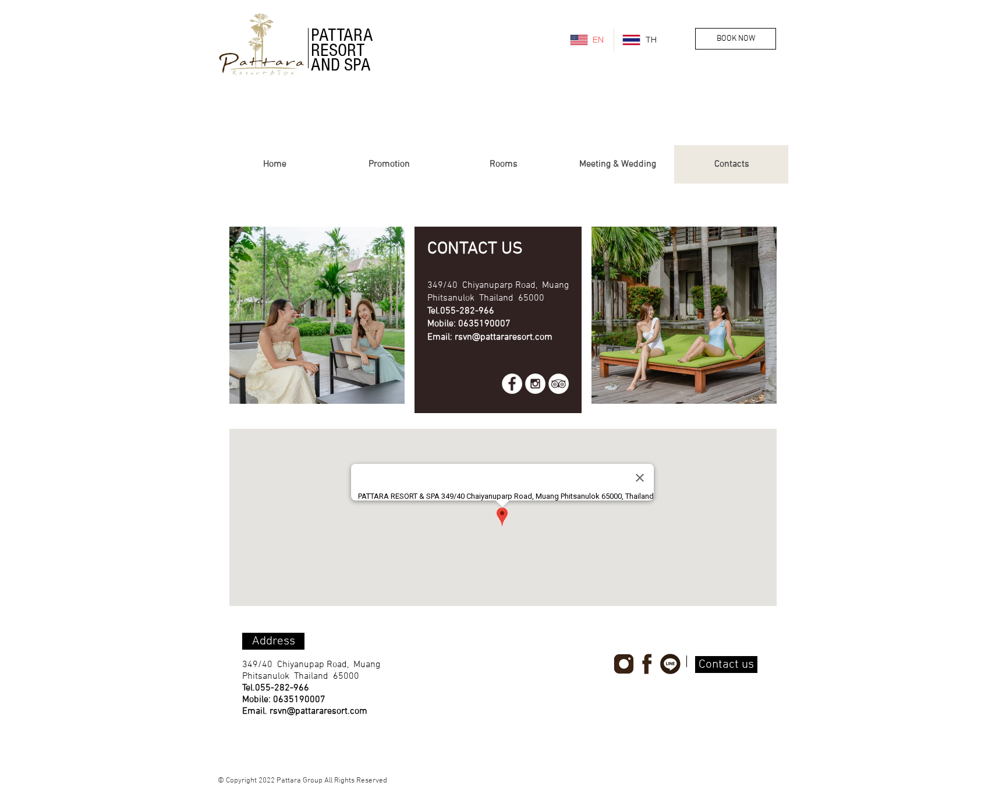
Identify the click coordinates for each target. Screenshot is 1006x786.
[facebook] (647, 664)
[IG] (624, 664)
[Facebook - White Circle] (512, 383)
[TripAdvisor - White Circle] (558, 383)
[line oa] (670, 664)
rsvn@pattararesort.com (503, 337)
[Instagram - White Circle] (535, 383)
